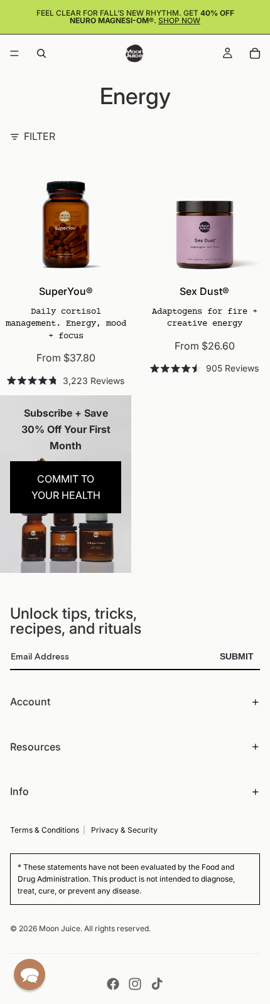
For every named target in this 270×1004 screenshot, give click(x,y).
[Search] (41, 53)
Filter (39, 136)
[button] (29, 974)
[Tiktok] (157, 983)
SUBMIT (237, 656)
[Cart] (255, 53)
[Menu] (14, 53)
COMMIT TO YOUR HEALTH (65, 487)
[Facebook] (113, 983)
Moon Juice (59, 928)
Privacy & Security (124, 830)
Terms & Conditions (44, 830)
